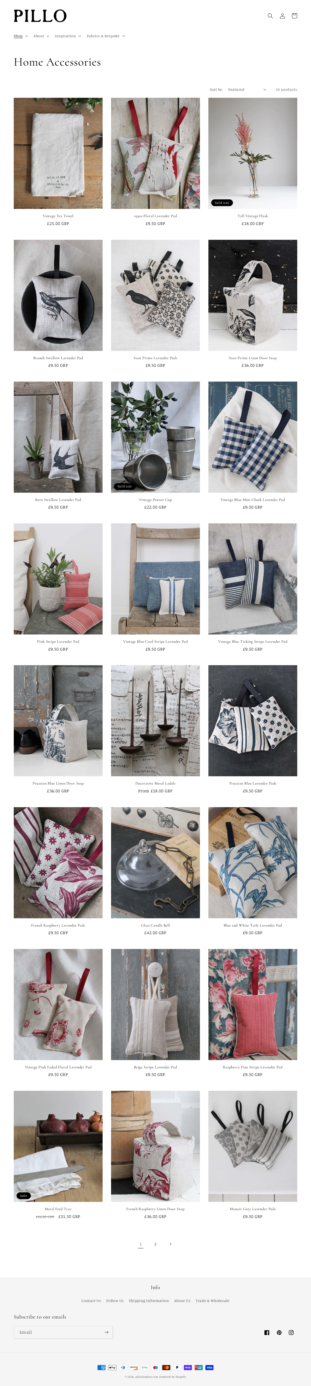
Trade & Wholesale (213, 1300)
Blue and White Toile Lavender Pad (253, 925)
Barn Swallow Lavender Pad (58, 499)
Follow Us (115, 1300)
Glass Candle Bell (155, 925)
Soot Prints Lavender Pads (155, 358)
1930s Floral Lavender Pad (155, 216)
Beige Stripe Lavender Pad (155, 1067)
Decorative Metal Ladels (155, 783)
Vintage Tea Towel (58, 216)
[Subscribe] (106, 1332)
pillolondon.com (146, 1376)
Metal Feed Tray (58, 1209)
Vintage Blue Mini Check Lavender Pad (253, 499)
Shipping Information (149, 1300)
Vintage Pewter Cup (155, 499)
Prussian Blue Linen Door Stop (58, 783)
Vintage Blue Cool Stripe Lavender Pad (155, 641)
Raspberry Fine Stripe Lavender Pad (253, 1067)
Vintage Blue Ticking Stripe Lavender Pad (253, 641)
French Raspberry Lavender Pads (58, 925)
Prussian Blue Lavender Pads (253, 783)
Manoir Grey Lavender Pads (253, 1209)
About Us (182, 1300)
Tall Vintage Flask (253, 216)
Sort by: (216, 89)
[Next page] (170, 1244)
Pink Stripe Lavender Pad (58, 641)
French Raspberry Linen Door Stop (155, 1209)
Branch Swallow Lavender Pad (58, 358)
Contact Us (91, 1300)
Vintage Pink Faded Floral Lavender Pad (58, 1067)
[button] (20, 36)
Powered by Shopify (172, 1376)
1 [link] (140, 1244)
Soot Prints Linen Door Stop (253, 358)
